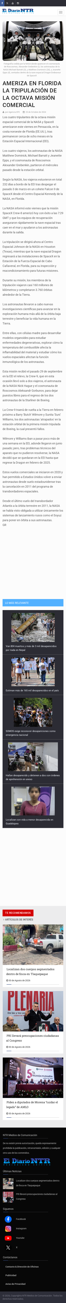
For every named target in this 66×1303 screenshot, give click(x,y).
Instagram (21, 1228)
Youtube (20, 1238)
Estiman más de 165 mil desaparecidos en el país (32, 646)
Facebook (21, 1219)
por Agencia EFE (12, 112)
